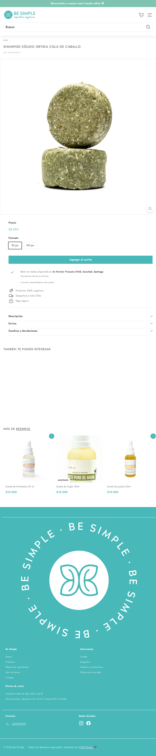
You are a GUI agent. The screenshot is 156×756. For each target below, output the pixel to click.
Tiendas (83, 656)
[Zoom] (150, 208)
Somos (8, 656)
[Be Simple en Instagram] (81, 723)
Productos (10, 662)
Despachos (85, 662)
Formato (13, 238)
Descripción (16, 316)
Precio (12, 223)
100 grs (30, 245)
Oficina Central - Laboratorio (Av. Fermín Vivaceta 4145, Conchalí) (36, 699)
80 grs (15, 245)
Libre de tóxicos (12, 672)
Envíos (12, 323)
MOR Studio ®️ (88, 747)
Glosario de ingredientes (17, 667)
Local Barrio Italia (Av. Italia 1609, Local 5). (24, 693)
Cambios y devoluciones (23, 331)
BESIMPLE (23, 429)
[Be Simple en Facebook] (88, 723)
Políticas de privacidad (90, 672)
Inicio (5, 40)
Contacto (9, 677)
